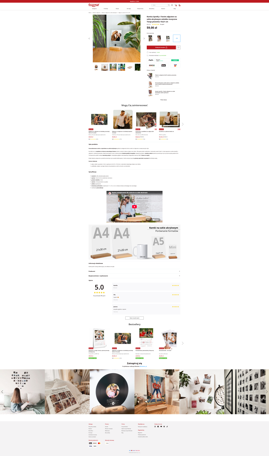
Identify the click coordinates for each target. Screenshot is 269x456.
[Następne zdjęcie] (142, 38)
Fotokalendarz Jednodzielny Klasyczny (145, 350)
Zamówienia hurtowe (93, 434)
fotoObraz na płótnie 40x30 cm (166, 131)
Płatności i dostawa (109, 428)
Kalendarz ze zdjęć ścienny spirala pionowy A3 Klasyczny (99, 351)
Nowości (163, 8)
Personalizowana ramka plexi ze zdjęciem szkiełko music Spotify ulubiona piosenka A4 (167, 83)
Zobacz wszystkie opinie (134, 318)
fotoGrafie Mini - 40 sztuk (165, 350)
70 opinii (162, 24)
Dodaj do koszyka (160, 47)
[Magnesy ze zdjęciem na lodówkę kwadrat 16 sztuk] (122, 119)
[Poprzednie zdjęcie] (91, 38)
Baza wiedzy (107, 432)
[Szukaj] (169, 5)
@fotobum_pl (143, 366)
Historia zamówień (92, 436)
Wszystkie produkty (92, 426)
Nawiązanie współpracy (142, 426)
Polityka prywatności (142, 434)
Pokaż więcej (163, 99)
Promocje (90, 432)
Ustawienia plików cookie (143, 436)
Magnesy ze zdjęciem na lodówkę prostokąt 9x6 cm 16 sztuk (99, 132)
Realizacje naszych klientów (127, 430)
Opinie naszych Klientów (126, 428)
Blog (175, 8)
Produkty (106, 8)
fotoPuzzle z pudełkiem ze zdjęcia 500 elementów (145, 132)
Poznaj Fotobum (125, 426)
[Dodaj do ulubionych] (178, 47)
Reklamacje (107, 430)
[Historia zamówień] (172, 5)
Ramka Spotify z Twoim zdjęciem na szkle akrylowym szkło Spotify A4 (165, 92)
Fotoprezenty (140, 8)
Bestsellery (151, 8)
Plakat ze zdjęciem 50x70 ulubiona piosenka (165, 75)
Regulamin (140, 432)
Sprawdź (175, 60)
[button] (182, 124)
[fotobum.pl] (94, 5)
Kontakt (106, 426)
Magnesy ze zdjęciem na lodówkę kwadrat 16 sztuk (122, 132)
